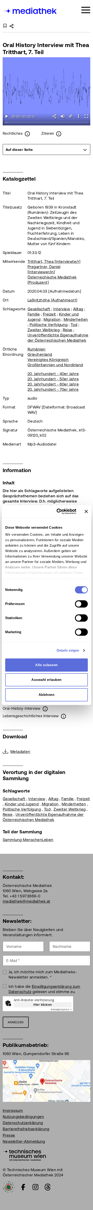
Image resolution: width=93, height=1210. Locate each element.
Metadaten (20, 751)
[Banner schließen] (86, 511)
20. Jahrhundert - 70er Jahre (53, 389)
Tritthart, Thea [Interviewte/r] (54, 261)
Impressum (13, 1110)
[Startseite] (30, 11)
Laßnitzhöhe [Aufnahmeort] (52, 300)
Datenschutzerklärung (23, 1122)
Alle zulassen (46, 665)
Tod (74, 324)
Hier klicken (42, 1004)
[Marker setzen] (70, 116)
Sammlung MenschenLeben (28, 839)
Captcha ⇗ (61, 1009)
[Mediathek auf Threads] (47, 1187)
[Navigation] (85, 10)
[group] (46, 149)
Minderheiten (76, 319)
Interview (61, 309)
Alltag (78, 309)
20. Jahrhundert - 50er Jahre (53, 379)
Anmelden (16, 1022)
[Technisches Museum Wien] (24, 1154)
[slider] (46, 122)
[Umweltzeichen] (8, 1186)
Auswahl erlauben (46, 680)
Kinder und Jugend (22, 804)
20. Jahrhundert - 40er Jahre (53, 373)
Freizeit (49, 314)
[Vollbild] (86, 116)
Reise (67, 330)
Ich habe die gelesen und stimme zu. (44, 989)
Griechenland (40, 354)
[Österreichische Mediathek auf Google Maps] (46, 1080)
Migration (52, 319)
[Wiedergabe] (7, 116)
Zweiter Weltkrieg (44, 330)
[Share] (55, 116)
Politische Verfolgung (49, 324)
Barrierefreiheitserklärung (26, 1129)
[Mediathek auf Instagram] (35, 1187)
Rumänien (37, 349)
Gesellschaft (39, 309)
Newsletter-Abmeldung (24, 1141)
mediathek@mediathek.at (26, 901)
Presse (9, 1135)
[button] (78, 116)
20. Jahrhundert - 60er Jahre (53, 384)
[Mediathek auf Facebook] (23, 1187)
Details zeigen (68, 650)
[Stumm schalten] (63, 116)
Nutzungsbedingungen (23, 1116)
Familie (34, 314)
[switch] (81, 603)
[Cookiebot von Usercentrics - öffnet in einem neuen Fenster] (57, 511)
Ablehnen (47, 695)
